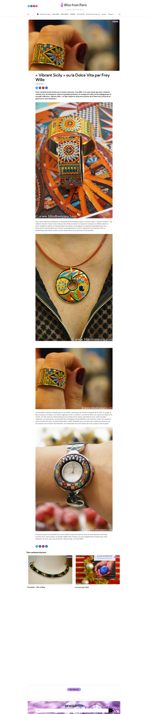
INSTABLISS (74, 689)
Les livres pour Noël (82, 587)
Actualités (116, 557)
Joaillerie (115, 21)
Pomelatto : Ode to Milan (36, 587)
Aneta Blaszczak (39, 84)
